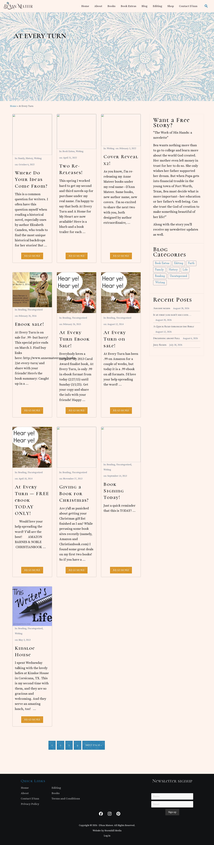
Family (21, 158)
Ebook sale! (29, 324)
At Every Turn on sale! (115, 339)
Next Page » (93, 746)
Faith (191, 263)
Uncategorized (35, 309)
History (29, 158)
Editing (178, 263)
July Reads (159, 345)
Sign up (172, 812)
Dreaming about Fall (166, 338)
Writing (38, 158)
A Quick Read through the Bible (173, 326)
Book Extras (69, 151)
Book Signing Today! (114, 491)
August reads (161, 308)
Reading (22, 309)
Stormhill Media (113, 830)
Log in (107, 835)
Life (185, 269)
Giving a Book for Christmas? (74, 493)
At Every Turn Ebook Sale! (74, 339)
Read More (32, 256)
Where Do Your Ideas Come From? (31, 179)
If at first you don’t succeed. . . (172, 315)
